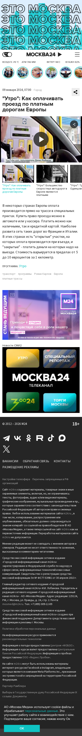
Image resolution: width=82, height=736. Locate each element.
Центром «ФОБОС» (62, 646)
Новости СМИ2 (12, 345)
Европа (58, 274)
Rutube (40, 438)
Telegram (6, 438)
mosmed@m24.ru (12, 604)
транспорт (9, 274)
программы (25, 274)
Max (62, 438)
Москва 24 (41, 54)
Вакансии (10, 461)
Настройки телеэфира (16, 479)
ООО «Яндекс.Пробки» (36, 657)
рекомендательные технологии (21, 639)
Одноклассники (29, 438)
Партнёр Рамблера (14, 686)
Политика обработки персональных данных (29, 629)
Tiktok (51, 438)
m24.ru (13, 490)
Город (38, 90)
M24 (24, 424)
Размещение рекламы (20, 467)
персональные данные (41, 711)
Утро (22, 266)
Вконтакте (17, 438)
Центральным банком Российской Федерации (38, 651)
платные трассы (12, 278)
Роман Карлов (42, 274)
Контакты (62, 461)
